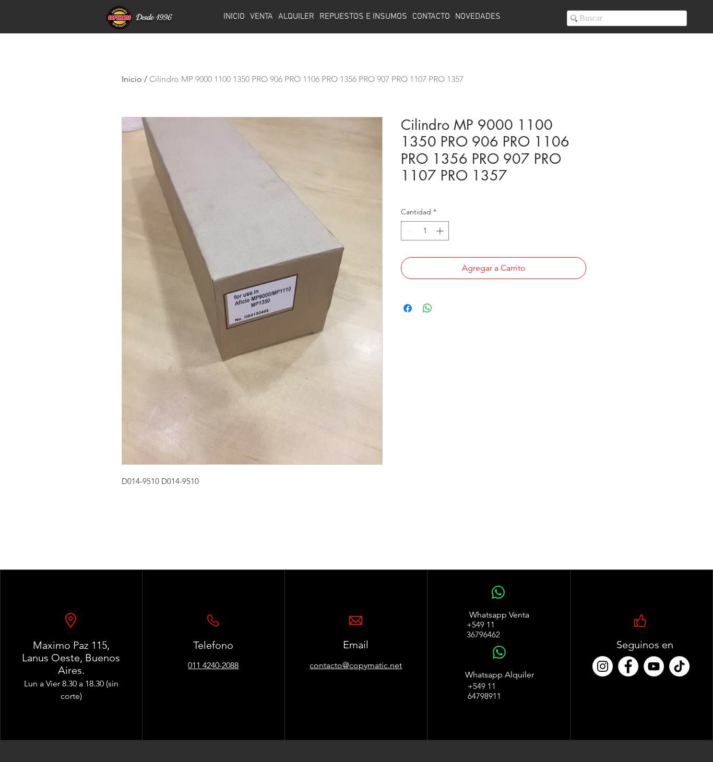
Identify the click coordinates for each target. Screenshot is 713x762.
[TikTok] (679, 666)
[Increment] (440, 231)
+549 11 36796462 (483, 629)
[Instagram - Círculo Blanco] (602, 666)
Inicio (132, 79)
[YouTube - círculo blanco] (654, 666)
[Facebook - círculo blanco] (628, 666)
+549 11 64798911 (484, 691)
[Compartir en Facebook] (407, 308)
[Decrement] (408, 231)
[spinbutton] (424, 231)
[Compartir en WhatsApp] (427, 308)
